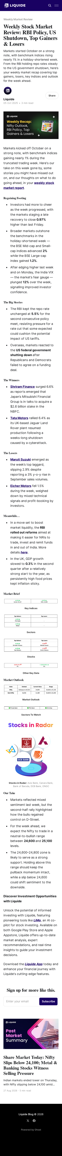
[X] (28, 1120)
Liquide (8, 99)
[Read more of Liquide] (7, 90)
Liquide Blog (26, 1114)
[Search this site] (50, 5)
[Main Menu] (56, 5)
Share (52, 95)
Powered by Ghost (31, 1129)
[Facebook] (34, 1120)
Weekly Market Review (18, 19)
